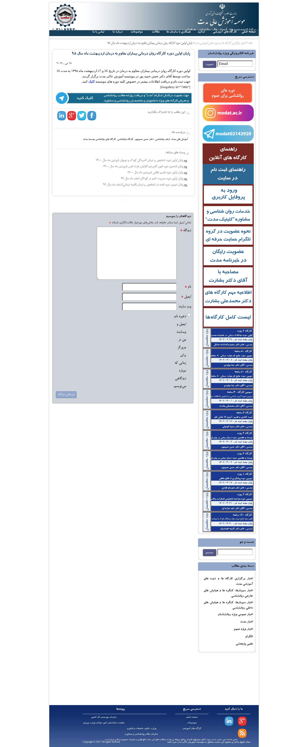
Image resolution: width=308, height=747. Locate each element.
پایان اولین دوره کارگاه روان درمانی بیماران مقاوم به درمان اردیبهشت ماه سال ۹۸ (131, 54)
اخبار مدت (246, 622)
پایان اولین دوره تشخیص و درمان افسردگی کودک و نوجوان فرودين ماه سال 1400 (139, 160)
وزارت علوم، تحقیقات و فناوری (141, 728)
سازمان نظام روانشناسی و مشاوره (141, 734)
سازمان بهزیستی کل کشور (103, 717)
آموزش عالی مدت (179, 139)
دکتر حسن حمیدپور (144, 139)
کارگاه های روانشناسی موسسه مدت (99, 139)
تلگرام (249, 637)
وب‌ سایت (185, 306)
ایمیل (186, 297)
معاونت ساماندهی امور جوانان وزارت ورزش (104, 722)
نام (188, 287)
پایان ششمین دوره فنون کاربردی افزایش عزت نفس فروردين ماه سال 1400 (143, 166)
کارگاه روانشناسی (125, 139)
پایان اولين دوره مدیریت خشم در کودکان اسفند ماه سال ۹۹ (152, 179)
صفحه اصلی (192, 717)
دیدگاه (185, 230)
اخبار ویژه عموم (243, 629)
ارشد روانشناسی (162, 139)
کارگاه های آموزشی (225, 32)
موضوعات (192, 722)
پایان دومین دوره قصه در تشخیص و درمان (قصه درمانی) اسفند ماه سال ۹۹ (143, 185)
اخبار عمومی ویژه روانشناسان (235, 615)
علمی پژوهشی (244, 644)
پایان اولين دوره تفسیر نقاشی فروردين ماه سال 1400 (155, 172)
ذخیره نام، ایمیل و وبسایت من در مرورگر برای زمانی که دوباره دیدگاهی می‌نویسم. (179, 351)
